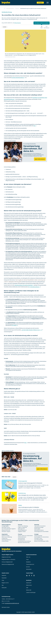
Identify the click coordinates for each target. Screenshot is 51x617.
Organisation (5, 534)
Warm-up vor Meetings (7, 537)
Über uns (28, 557)
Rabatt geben (37, 528)
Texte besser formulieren (40, 526)
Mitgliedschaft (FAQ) (6, 557)
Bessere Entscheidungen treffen (41, 541)
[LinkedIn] (26, 575)
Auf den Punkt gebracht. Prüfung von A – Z (31, 330)
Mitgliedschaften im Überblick (8, 559)
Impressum (28, 582)
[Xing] (29, 575)
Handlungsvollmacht (6, 539)
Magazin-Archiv (5, 582)
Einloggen (40, 2)
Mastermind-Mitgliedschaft (8, 564)
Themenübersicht (30, 564)
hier (34, 125)
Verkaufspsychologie (38, 527)
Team (27, 559)
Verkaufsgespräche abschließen (41, 531)
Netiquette (4, 587)
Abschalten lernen (6, 527)
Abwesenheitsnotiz (6, 530)
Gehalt (4, 27)
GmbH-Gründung (38, 535)
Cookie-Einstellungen (31, 592)
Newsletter (4, 577)
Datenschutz (29, 585)
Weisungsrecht (21, 528)
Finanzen (20, 534)
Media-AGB (28, 590)
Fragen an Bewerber (22, 527)
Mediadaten (29, 569)
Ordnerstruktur (5, 541)
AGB (27, 587)
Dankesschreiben (5, 535)
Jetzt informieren (40, 159)
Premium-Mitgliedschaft (7, 562)
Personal (20, 524)
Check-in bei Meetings (23, 526)
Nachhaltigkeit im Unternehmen (41, 537)
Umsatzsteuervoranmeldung (24, 541)
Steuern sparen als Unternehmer (25, 535)
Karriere (28, 566)
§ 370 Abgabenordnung (33, 286)
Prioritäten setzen (38, 538)
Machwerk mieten (6, 607)
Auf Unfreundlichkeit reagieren (9, 528)
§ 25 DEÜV (14, 325)
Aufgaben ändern (22, 531)
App (3, 585)
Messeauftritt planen (39, 530)
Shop (3, 580)
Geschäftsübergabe (38, 539)
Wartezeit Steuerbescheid (23, 542)
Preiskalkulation (21, 539)
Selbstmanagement (6, 524)
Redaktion (28, 562)
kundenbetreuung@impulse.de (12, 603)
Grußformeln (5, 538)
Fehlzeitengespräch (22, 530)
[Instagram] (34, 575)
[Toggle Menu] (47, 2)
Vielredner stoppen (6, 531)
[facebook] (31, 575)
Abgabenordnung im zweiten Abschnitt (24, 285)
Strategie (36, 534)
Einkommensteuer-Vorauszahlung (22, 537)
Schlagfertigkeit (5, 526)
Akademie (4, 575)
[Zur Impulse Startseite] (4, 8)
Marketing (36, 524)
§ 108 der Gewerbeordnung (17, 77)
